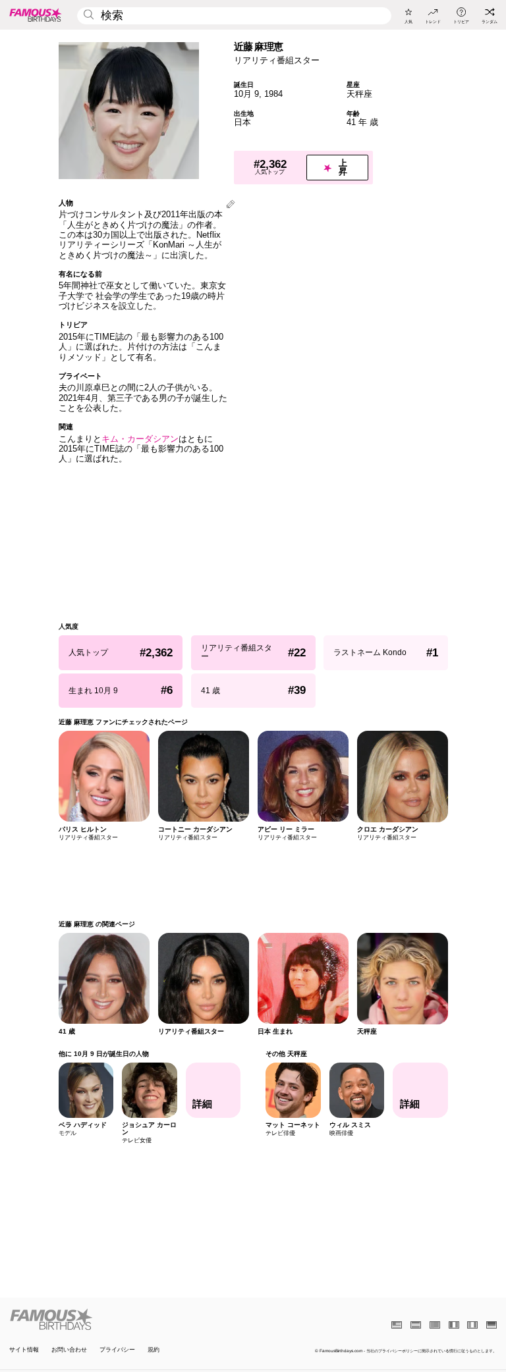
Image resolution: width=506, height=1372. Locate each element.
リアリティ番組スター (277, 60)
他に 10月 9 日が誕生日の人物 (104, 1053)
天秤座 (359, 94)
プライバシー (117, 1350)
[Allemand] (491, 1325)
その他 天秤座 (286, 1053)
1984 (273, 94)
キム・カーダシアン (140, 439)
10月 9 (246, 94)
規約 (153, 1350)
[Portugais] (435, 1325)
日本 (242, 122)
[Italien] (472, 1325)
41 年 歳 (362, 122)
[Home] (129, 1319)
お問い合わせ (69, 1350)
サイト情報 (24, 1350)
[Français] (454, 1325)
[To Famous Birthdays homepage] (36, 14)
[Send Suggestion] (230, 205)
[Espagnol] (415, 1325)
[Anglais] (396, 1325)
